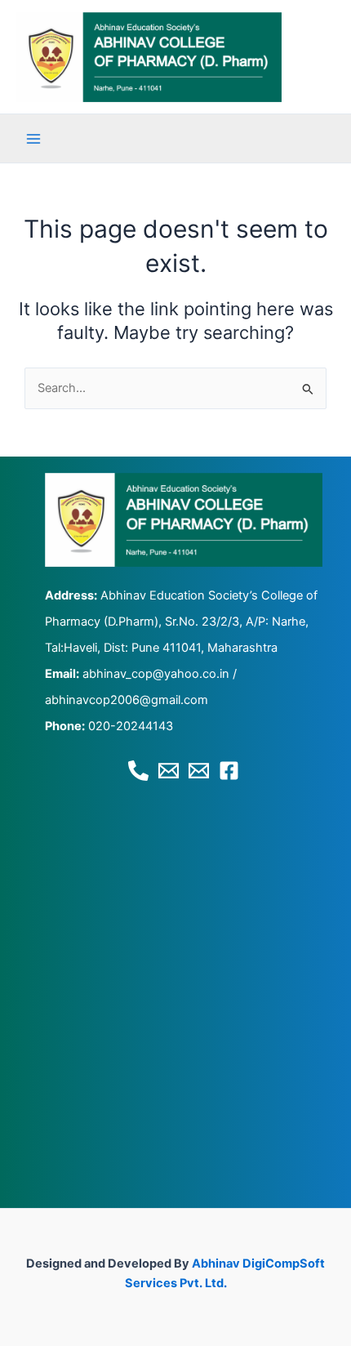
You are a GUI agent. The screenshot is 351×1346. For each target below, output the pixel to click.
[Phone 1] (138, 770)
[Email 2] (199, 770)
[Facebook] (229, 770)
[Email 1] (168, 770)
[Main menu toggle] (33, 139)
